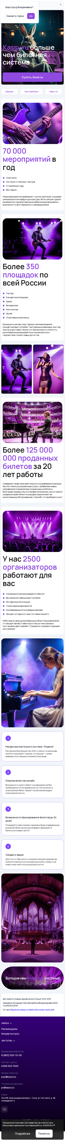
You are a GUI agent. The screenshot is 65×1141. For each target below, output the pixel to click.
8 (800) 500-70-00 (11, 1055)
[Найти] (60, 4)
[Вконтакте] (4, 1109)
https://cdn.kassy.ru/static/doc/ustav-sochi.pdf (31, 1009)
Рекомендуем (9, 1029)
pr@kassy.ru (7, 1087)
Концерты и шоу (10, 1033)
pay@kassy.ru (8, 1076)
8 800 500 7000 (9, 1066)
